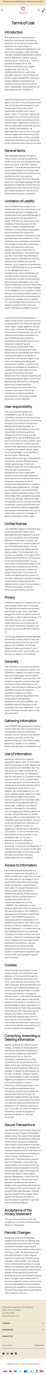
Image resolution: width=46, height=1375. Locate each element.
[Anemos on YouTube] (12, 1354)
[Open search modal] (38, 10)
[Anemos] (23, 10)
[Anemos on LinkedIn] (16, 1354)
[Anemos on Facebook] (3, 1354)
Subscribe (39, 1345)
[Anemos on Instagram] (7, 1354)
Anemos (23, 1364)
